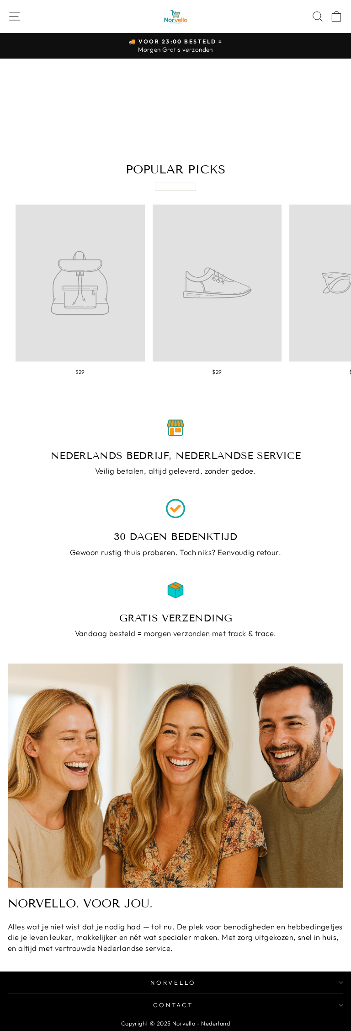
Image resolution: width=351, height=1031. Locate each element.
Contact (173, 1005)
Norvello (173, 982)
